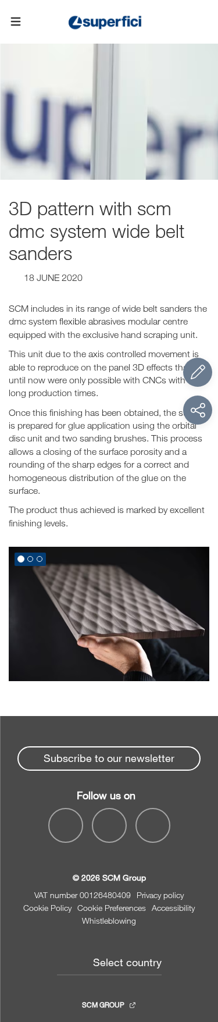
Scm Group (104, 1004)
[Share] (197, 410)
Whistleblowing (109, 920)
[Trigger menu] (16, 22)
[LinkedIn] (152, 825)
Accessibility (173, 908)
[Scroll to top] (197, 949)
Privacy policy (160, 895)
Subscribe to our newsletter (109, 758)
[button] (20, 558)
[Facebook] (65, 825)
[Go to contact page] (197, 372)
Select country (127, 962)
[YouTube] (109, 825)
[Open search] (202, 22)
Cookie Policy (47, 908)
